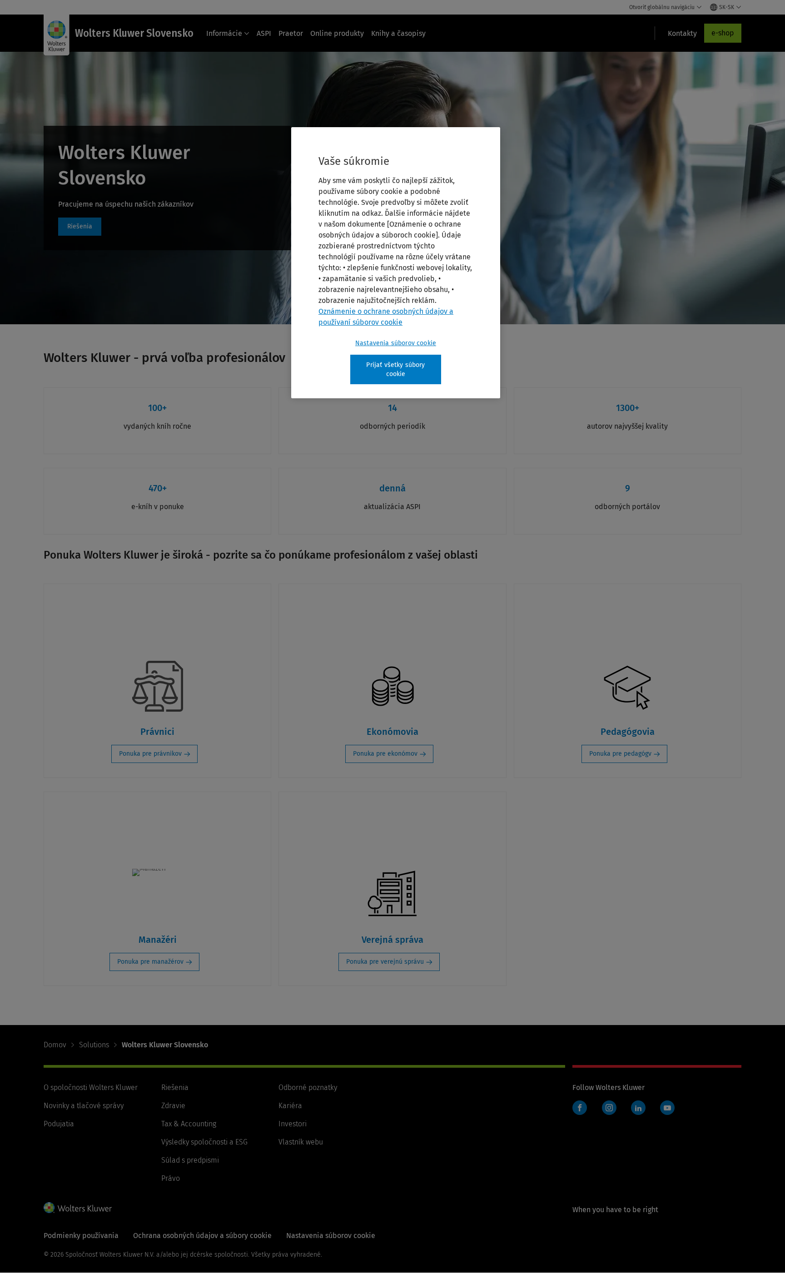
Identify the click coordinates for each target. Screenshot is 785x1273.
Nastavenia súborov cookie (395, 343)
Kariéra (290, 1105)
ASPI (264, 33)
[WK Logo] (78, 1207)
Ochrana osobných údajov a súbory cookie (202, 1235)
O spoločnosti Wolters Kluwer (91, 1087)
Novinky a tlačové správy (84, 1105)
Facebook (579, 1107)
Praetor (290, 33)
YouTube (667, 1107)
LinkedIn (638, 1107)
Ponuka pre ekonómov (385, 754)
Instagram (609, 1107)
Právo (170, 1178)
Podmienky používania (81, 1235)
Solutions (94, 1044)
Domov (55, 1044)
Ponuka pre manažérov (150, 962)
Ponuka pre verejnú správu (385, 962)
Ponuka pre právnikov (150, 754)
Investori (292, 1123)
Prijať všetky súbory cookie (395, 369)
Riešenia (80, 226)
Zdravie (173, 1105)
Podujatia (59, 1123)
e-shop (722, 33)
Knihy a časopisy (398, 33)
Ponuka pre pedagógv (620, 754)
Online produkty (337, 33)
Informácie (224, 33)
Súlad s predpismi (190, 1160)
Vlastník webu (300, 1142)
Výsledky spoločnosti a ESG (204, 1142)
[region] (395, 262)
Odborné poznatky (307, 1087)
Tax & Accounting (188, 1123)
